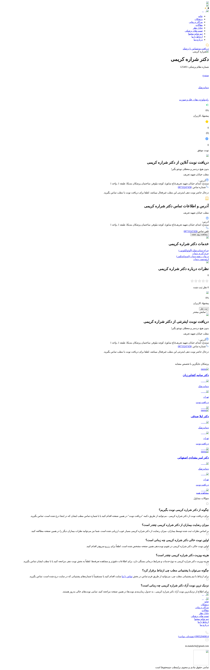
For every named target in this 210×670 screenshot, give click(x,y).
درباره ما (198, 39)
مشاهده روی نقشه (200, 234)
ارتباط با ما (197, 36)
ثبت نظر (204, 309)
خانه (200, 16)
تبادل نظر (198, 28)
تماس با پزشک (190, 48)
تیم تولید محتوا (195, 33)
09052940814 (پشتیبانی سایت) (193, 636)
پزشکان (199, 19)
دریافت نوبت (203, 48)
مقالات (199, 25)
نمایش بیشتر (199, 312)
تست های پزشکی (194, 30)
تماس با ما (127, 576)
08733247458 (184, 187)
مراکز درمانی (196, 22)
